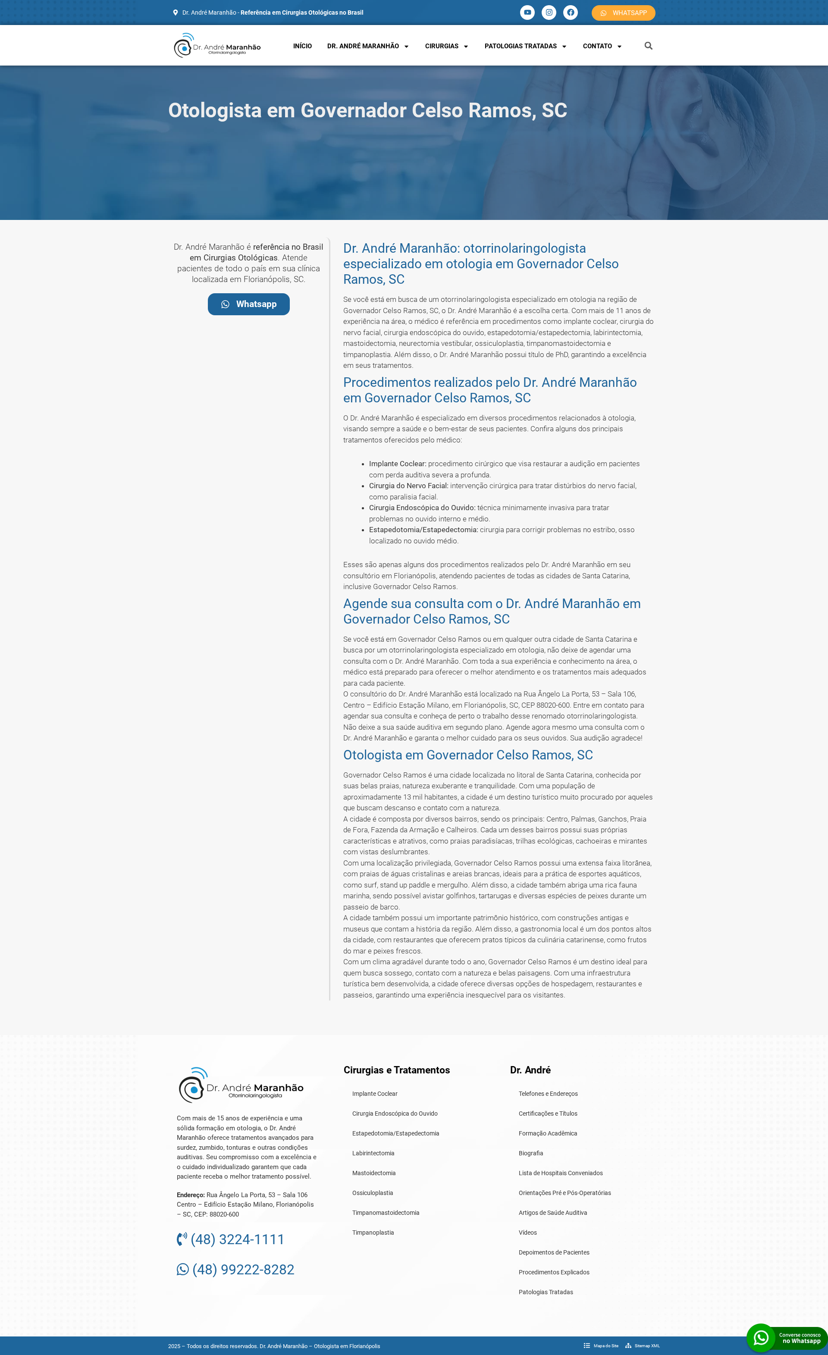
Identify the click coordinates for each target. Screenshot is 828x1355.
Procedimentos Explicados (554, 1272)
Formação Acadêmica (548, 1133)
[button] (648, 45)
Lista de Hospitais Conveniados (561, 1173)
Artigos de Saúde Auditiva (553, 1212)
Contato (597, 46)
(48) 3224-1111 (236, 1239)
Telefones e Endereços (548, 1093)
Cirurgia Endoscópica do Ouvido (395, 1113)
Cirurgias (441, 46)
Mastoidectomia (374, 1173)
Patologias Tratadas (521, 46)
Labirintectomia (373, 1153)
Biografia (531, 1153)
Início (302, 46)
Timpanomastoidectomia (386, 1212)
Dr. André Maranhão (363, 46)
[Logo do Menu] (217, 45)
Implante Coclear (375, 1093)
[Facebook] (570, 12)
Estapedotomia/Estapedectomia (395, 1133)
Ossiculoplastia (372, 1192)
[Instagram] (549, 12)
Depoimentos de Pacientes (554, 1252)
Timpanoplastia (373, 1232)
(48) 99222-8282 (242, 1269)
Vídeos (528, 1232)
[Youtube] (527, 12)
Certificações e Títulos (548, 1113)
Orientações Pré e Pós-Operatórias (565, 1192)
